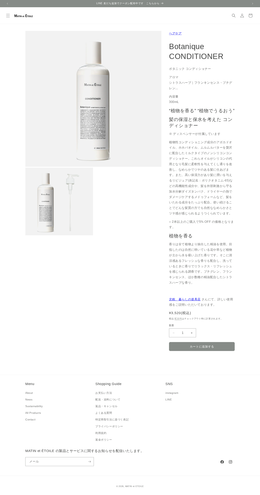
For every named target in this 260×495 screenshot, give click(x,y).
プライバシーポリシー (109, 426)
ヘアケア (175, 33)
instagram (171, 392)
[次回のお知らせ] (252, 3)
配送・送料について (107, 399)
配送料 (178, 318)
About (29, 392)
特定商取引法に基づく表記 (112, 419)
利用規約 (100, 433)
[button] (8, 15)
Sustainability (34, 406)
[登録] (89, 461)
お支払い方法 (103, 392)
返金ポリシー (103, 439)
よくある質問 (103, 412)
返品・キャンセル (106, 406)
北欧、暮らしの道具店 (185, 299)
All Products (33, 412)
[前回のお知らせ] (7, 3)
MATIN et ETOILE (134, 486)
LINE (168, 399)
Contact (30, 419)
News (28, 399)
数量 (171, 325)
